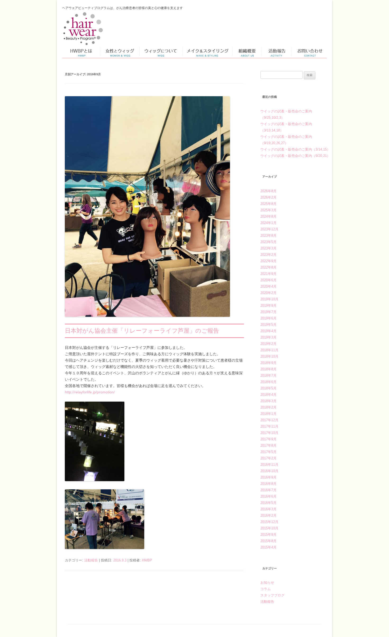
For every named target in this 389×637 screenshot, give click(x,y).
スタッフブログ (272, 595)
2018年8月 (268, 369)
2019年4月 (268, 331)
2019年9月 (268, 305)
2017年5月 (268, 452)
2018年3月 (268, 401)
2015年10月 (269, 528)
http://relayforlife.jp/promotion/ (90, 392)
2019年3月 (268, 337)
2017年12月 (269, 420)
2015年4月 (268, 547)
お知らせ (267, 583)
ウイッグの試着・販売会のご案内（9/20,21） (295, 156)
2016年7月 (268, 490)
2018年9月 (268, 363)
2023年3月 (268, 248)
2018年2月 (268, 407)
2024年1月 (268, 223)
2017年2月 (268, 458)
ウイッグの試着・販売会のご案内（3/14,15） (295, 149)
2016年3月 (268, 509)
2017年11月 (269, 426)
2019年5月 (268, 325)
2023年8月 (268, 236)
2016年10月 (269, 471)
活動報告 (91, 560)
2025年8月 (268, 204)
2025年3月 (268, 210)
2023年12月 (269, 229)
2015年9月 (268, 535)
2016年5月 (268, 503)
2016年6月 (268, 496)
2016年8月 (268, 484)
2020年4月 (268, 286)
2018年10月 (269, 356)
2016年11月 (269, 465)
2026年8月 (268, 191)
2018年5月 (268, 388)
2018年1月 (268, 414)
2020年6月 (268, 280)
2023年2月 (268, 255)
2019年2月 (268, 344)
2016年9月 (268, 477)
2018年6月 (268, 382)
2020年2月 (268, 293)
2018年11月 (269, 350)
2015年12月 (269, 522)
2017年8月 (268, 445)
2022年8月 (268, 267)
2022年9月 (268, 261)
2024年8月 (268, 216)
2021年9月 (268, 274)
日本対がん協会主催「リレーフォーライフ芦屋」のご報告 (142, 330)
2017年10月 (269, 433)
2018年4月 (268, 395)
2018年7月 (268, 375)
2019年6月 (268, 318)
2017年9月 (268, 439)
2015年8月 (268, 541)
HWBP (147, 560)
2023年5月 (268, 242)
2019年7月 (268, 312)
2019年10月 (269, 299)
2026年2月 (268, 197)
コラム (265, 589)
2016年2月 (268, 515)
